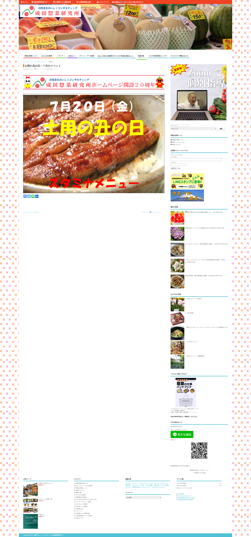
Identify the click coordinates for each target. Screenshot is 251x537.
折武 (151, 483)
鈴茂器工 (128, 485)
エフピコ (135, 483)
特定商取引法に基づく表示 (186, 497)
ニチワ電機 (149, 485)
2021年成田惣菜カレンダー (158, 56)
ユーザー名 (173, 157)
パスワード (173, 162)
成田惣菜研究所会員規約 (186, 499)
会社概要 (181, 494)
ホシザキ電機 (165, 485)
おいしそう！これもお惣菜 (42, 69)
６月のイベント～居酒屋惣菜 (195, 356)
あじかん (128, 483)
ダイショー (135, 485)
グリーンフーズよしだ (161, 483)
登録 (179, 168)
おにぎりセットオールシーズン (150, 212)
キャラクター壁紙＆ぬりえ (179, 56)
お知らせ (71, 56)
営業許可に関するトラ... (45, 483)
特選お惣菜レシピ (30, 56)
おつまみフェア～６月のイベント (33, 212)
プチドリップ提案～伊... (45, 499)
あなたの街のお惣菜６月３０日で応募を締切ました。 (116, 56)
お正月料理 (189, 313)
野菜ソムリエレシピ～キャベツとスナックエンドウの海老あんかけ (207, 327)
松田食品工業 (136, 487)
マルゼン (128, 487)
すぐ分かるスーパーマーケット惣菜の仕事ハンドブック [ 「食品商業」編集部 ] (185, 409)
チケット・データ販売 (87, 56)
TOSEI (142, 485)
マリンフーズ (146, 487)
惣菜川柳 (142, 56)
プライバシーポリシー (185, 496)
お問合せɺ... (41, 515)
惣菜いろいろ (53, 69)
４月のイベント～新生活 (194, 299)
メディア (60, 56)
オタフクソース (144, 483)
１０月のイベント (191, 342)
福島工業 (156, 485)
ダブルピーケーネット (158, 487)
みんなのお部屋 (47, 56)
